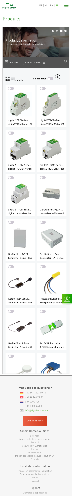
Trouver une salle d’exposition (35, 474)
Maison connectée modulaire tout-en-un (34, 456)
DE (41, 5)
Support (35, 481)
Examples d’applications (35, 493)
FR (57, 5)
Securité (35, 442)
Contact (35, 478)
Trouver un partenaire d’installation (35, 471)
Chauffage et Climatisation (34, 446)
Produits (35, 459)
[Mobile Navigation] (66, 6)
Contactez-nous (35, 421)
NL (46, 5)
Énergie (35, 449)
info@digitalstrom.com (36, 410)
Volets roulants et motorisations (35, 439)
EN (51, 5)
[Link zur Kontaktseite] (67, 318)
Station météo (35, 452)
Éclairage (34, 436)
